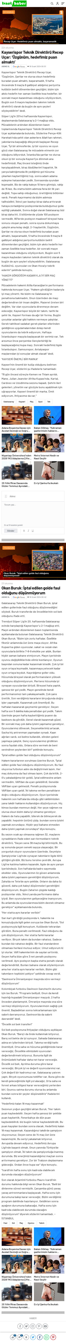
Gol (13, 1223)
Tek (48, 401)
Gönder (10, 530)
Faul (5, 1223)
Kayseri (22, 401)
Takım (41, 1223)
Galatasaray (9, 401)
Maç (31, 401)
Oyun (40, 401)
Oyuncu (31, 1223)
